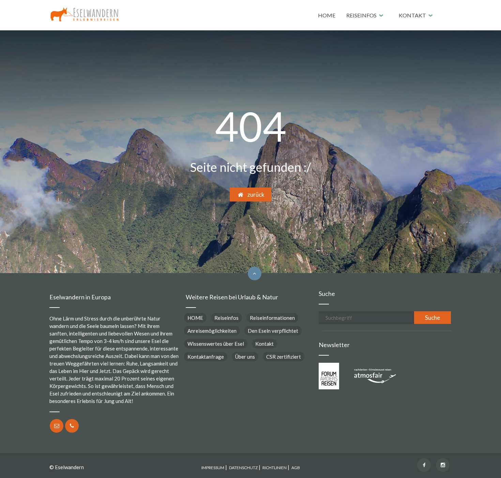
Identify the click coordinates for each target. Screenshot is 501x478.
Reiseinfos (361, 15)
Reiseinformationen (272, 318)
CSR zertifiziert (283, 357)
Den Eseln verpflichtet (273, 331)
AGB (295, 467)
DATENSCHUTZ (243, 467)
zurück (254, 194)
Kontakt (412, 15)
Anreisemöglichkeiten (212, 331)
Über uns (245, 357)
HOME (326, 15)
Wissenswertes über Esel (215, 344)
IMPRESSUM (212, 467)
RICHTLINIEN (274, 467)
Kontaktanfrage (205, 357)
